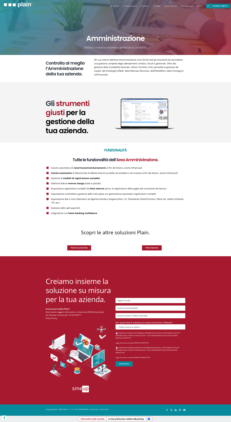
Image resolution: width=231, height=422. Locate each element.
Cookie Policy (104, 409)
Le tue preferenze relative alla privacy (126, 419)
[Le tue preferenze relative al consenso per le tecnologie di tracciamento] (4, 417)
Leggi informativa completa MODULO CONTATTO (132, 343)
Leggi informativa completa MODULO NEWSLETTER (133, 357)
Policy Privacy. (52, 318)
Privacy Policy (93, 409)
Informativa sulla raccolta (92, 419)
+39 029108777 (74, 315)
